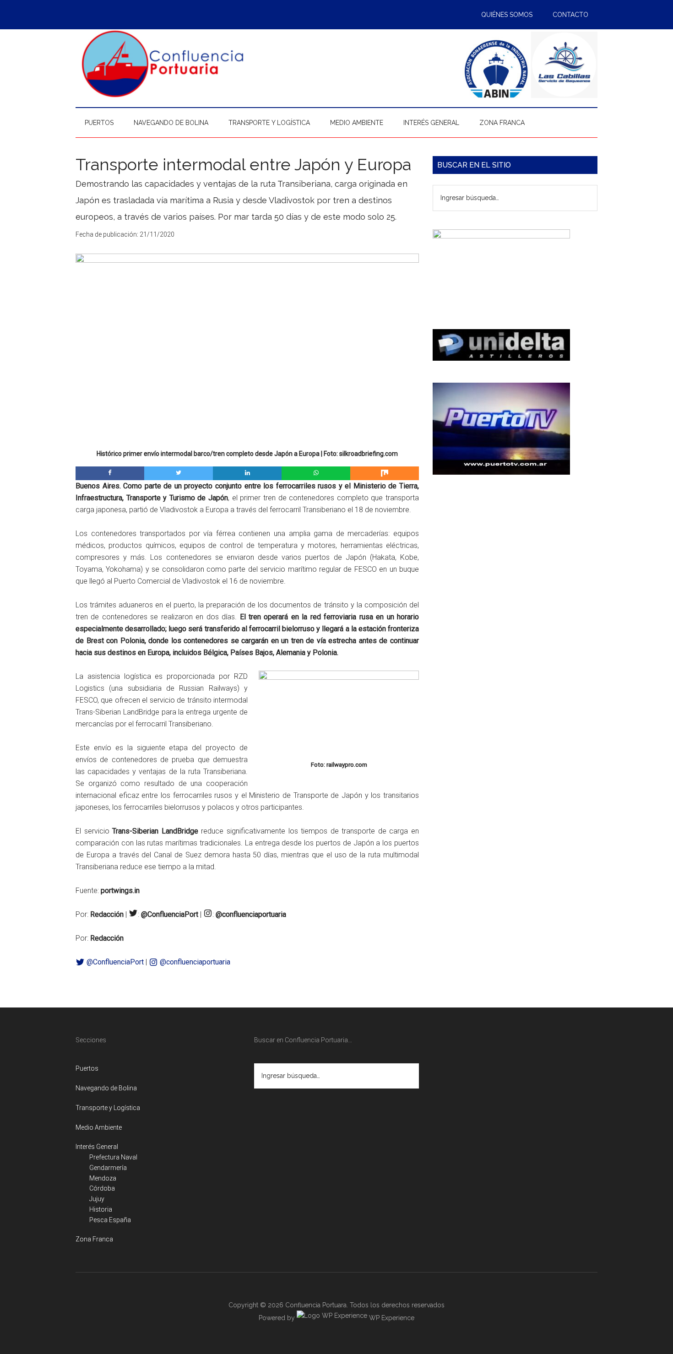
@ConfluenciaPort (114, 962)
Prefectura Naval (113, 1157)
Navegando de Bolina (106, 1088)
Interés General (97, 1146)
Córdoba (102, 1188)
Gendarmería (108, 1167)
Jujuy (96, 1198)
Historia (100, 1209)
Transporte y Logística (108, 1107)
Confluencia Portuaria (163, 63)
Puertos (87, 1068)
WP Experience (390, 1318)
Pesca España (110, 1220)
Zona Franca (94, 1239)
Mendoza (102, 1178)
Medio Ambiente (99, 1127)
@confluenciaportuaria (194, 962)
